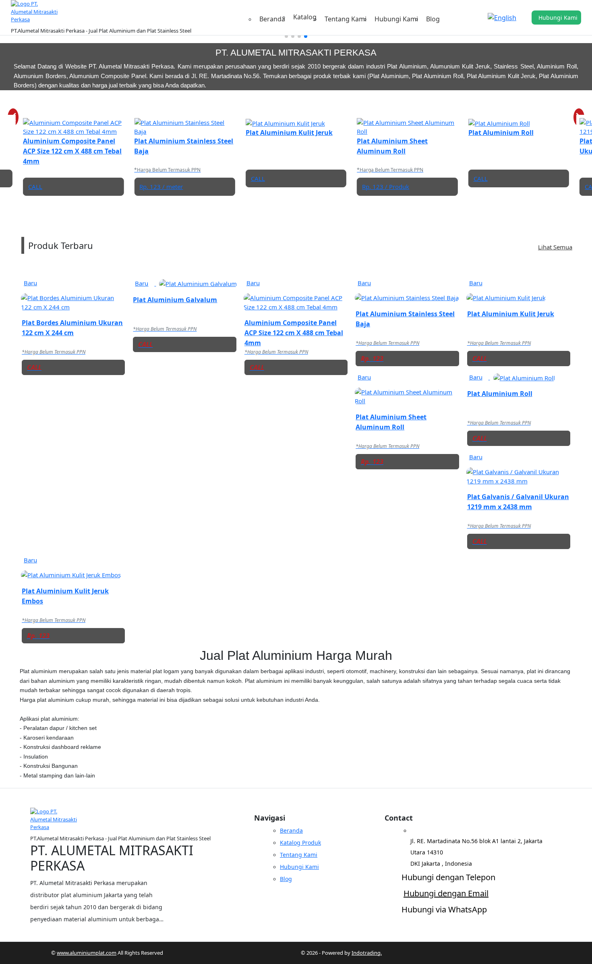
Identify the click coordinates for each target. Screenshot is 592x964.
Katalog (305, 17)
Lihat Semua (555, 247)
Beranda (272, 19)
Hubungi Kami (396, 19)
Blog (433, 19)
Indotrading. (367, 952)
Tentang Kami (345, 19)
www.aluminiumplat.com (86, 952)
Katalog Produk (300, 842)
